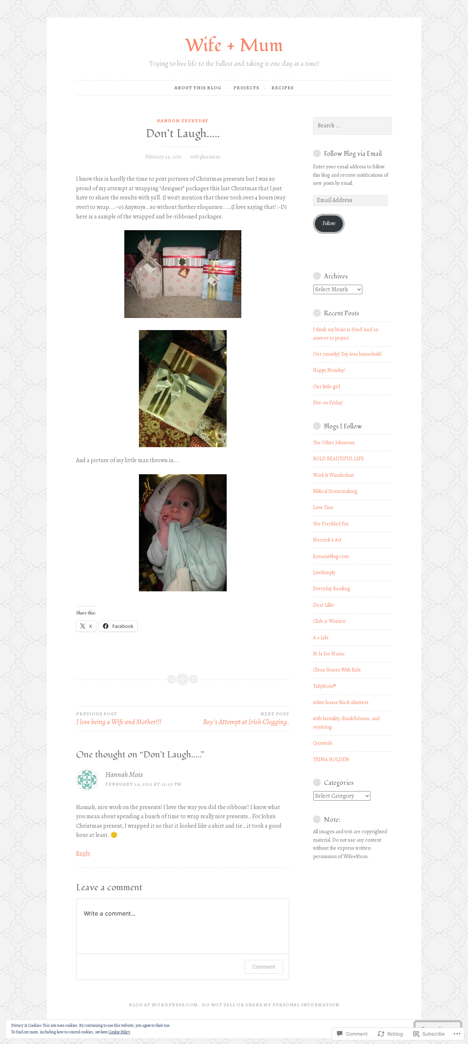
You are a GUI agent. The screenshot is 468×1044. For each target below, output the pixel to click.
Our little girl (326, 386)
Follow (329, 223)
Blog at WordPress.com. (164, 1005)
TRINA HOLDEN (331, 759)
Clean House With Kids (337, 669)
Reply (83, 853)
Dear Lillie (323, 605)
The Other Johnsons (334, 442)
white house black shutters (341, 702)
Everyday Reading (331, 588)
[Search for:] (352, 125)
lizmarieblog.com (331, 556)
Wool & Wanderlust (333, 475)
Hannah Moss (124, 774)
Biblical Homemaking (335, 491)
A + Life (321, 637)
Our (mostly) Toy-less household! (347, 354)
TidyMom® (324, 686)
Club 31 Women (329, 621)
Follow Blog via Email (353, 153)
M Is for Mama (328, 653)
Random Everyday (182, 120)
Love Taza (323, 507)
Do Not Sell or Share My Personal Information (270, 1005)
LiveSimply (324, 572)
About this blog (197, 88)
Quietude (323, 743)
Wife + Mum (234, 45)
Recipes (282, 88)
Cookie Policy (119, 1032)
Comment (263, 966)
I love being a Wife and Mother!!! (118, 719)
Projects (246, 88)
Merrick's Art (327, 539)
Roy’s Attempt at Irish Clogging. (246, 719)
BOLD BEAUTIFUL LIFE (338, 458)
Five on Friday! (328, 402)
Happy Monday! (329, 370)
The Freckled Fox (331, 523)
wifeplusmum (205, 156)
